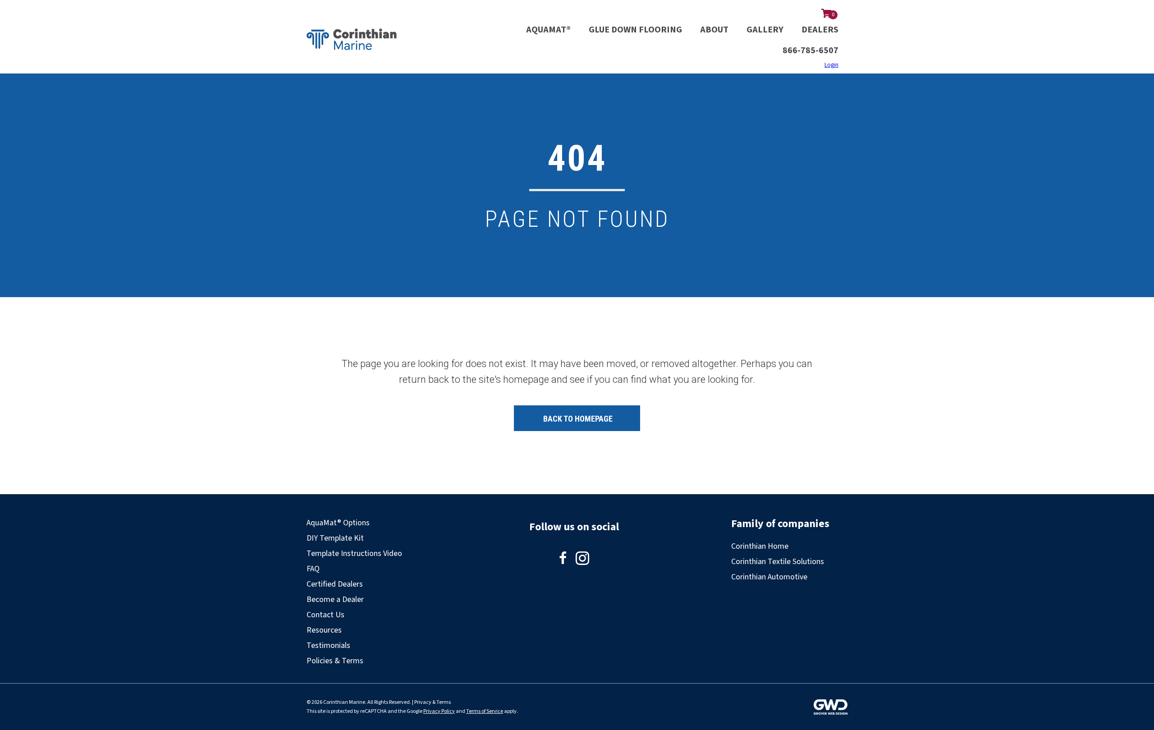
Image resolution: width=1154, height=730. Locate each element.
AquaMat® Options (338, 522)
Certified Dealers (335, 584)
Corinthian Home (759, 546)
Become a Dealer (335, 599)
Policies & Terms (335, 660)
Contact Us (325, 614)
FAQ (313, 568)
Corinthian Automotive (769, 577)
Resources (324, 630)
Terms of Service (484, 711)
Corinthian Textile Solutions (777, 561)
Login (831, 65)
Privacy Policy (439, 711)
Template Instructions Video (354, 553)
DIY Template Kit (335, 538)
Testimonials (328, 645)
